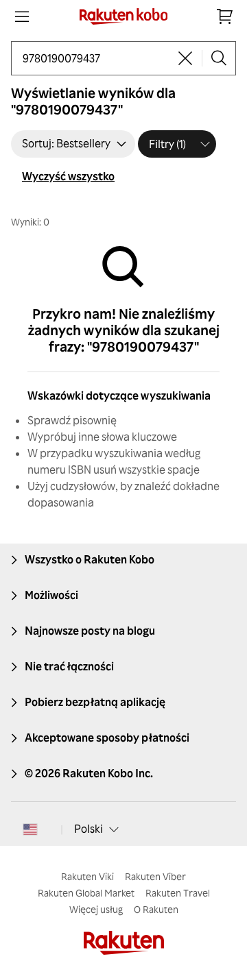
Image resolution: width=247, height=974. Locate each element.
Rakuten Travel (177, 893)
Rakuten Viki (87, 876)
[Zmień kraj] (30, 829)
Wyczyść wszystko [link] (68, 176)
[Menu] (21, 16)
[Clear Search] (185, 58)
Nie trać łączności (69, 666)
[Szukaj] (218, 58)
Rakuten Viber (155, 876)
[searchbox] (96, 58)
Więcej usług (96, 909)
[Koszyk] (225, 16)
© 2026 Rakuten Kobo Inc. (89, 773)
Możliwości (51, 595)
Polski (88, 829)
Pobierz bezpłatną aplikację (95, 702)
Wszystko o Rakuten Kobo (89, 559)
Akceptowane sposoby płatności (107, 737)
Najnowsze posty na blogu (90, 630)
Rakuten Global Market (86, 893)
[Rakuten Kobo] (124, 16)
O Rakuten (156, 909)
